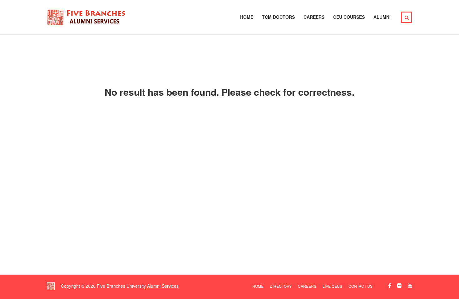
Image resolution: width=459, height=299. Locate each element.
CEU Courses (349, 17)
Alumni (382, 17)
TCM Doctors (278, 17)
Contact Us (360, 286)
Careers (314, 17)
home (258, 286)
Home (246, 17)
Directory (281, 286)
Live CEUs (332, 286)
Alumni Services (163, 286)
